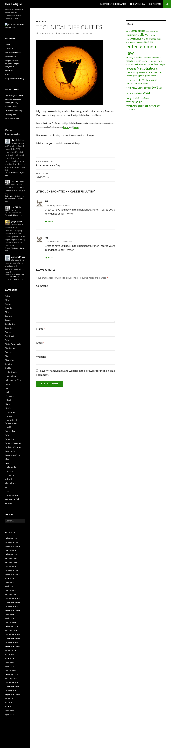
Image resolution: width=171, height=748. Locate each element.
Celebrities (10, 324)
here (66, 127)
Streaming (130, 80)
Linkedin (9, 48)
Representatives (12, 455)
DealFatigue (13, 4)
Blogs (7, 312)
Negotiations (147, 68)
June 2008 (9, 658)
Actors (129, 31)
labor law (153, 64)
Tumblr (8, 74)
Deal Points (149, 38)
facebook (156, 58)
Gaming (8, 364)
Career (8, 320)
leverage (131, 68)
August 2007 (10, 698)
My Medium (10, 56)
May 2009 (9, 614)
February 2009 (11, 626)
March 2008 (10, 670)
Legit (7, 392)
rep (160, 72)
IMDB (7, 44)
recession (153, 72)
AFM (7, 300)
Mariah (14, 140)
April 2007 (9, 714)
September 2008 (12, 646)
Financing (9, 360)
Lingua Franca (137, 4)
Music (8, 408)
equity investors (135, 57)
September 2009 (12, 610)
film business (133, 60)
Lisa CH (14, 181)
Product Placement (13, 443)
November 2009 (12, 602)
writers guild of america (143, 106)
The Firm (9, 70)
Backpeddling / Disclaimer (113, 4)
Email (40, 342)
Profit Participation (13, 447)
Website (41, 356)
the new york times (138, 87)
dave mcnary (134, 38)
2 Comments (85, 33)
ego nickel (148, 42)
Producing (9, 439)
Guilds (8, 368)
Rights (8, 459)
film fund (145, 61)
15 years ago (18, 279)
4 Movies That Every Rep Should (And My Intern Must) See (14, 277)
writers (149, 98)
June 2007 (9, 706)
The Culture (10, 483)
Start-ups (154, 76)
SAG (7, 463)
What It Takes (11, 106)
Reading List (10, 451)
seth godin (145, 75)
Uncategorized (11, 495)
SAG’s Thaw (42, 175)
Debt (7, 340)
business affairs (152, 31)
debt (158, 39)
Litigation (9, 400)
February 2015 (11, 538)
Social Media (10, 467)
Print (7, 435)
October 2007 (11, 690)
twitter (157, 87)
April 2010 (9, 586)
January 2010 (11, 594)
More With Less (12, 118)
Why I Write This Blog (14, 78)
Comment (42, 285)
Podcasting (10, 431)
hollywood (142, 64)
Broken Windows (11, 173)
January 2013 (11, 558)
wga (146, 92)
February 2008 (11, 674)
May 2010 (9, 582)
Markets (9, 404)
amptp (141, 30)
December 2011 (12, 566)
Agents (8, 304)
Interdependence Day (48, 163)
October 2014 (11, 542)
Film (7, 356)
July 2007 (9, 702)
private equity (132, 72)
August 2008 (10, 650)
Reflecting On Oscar (14, 95)
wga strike (135, 97)
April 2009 (9, 618)
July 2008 (9, 654)
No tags (41, 21)
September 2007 (12, 694)
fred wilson (131, 64)
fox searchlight (155, 61)
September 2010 (12, 574)
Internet (8, 384)
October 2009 (11, 606)
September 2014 (12, 546)
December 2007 (12, 682)
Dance (8, 332)
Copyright (9, 328)
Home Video (10, 376)
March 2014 (10, 550)
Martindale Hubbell (13, 52)
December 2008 (12, 634)
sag (138, 75)
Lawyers (162, 64)
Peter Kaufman (66, 33)
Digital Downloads (13, 344)
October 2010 (11, 570)
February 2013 (11, 554)
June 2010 (9, 578)
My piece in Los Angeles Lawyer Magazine (12, 63)
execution (148, 58)
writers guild (134, 102)
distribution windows (134, 42)
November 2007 (12, 686)
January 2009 (11, 630)
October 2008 (11, 642)
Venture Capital (12, 499)
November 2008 (12, 638)
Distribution (10, 348)
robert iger (131, 76)
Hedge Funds (11, 372)
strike (140, 79)
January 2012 (11, 562)
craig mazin (131, 35)
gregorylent (16, 221)
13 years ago (17, 215)
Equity (8, 352)
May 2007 (9, 710)
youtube (130, 109)
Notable (8, 427)
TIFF (7, 487)
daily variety (146, 34)
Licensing (9, 396)
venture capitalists (134, 93)
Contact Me (155, 4)
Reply (50, 221)
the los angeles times (137, 83)
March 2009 (10, 622)
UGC (7, 491)
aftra (134, 30)
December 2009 (12, 598)
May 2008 (9, 662)
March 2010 (10, 590)
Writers (8, 503)
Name (40, 328)
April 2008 (9, 666)
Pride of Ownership (13, 110)
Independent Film (13, 380)
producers (143, 72)
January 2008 (11, 678)
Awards (8, 308)
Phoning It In (10, 114)
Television (151, 79)
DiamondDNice (18, 257)
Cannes (8, 316)
